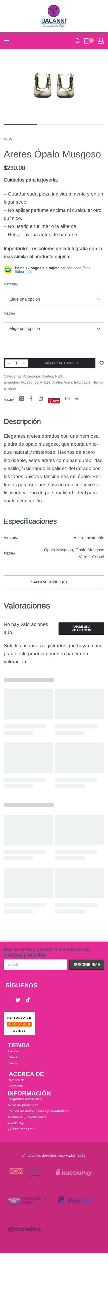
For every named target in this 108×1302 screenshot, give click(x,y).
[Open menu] (6, 41)
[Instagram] (38, 999)
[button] (54, 582)
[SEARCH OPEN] (77, 40)
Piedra (9, 313)
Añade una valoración (81, 628)
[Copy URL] (77, 398)
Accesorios (32, 376)
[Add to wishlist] (101, 363)
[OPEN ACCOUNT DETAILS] (101, 40)
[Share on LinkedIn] (40, 398)
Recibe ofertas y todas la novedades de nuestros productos (47, 952)
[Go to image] (20, 124)
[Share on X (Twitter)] (21, 398)
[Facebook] (8, 999)
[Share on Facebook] (31, 398)
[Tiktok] (28, 999)
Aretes (47, 376)
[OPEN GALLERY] (54, 86)
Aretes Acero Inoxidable (71, 382)
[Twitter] (18, 999)
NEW (8, 139)
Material (11, 284)
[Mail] (67, 398)
